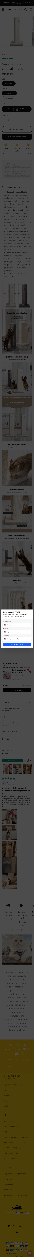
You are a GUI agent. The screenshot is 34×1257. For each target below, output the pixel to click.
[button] (17, 625)
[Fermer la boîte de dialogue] (31, 611)
